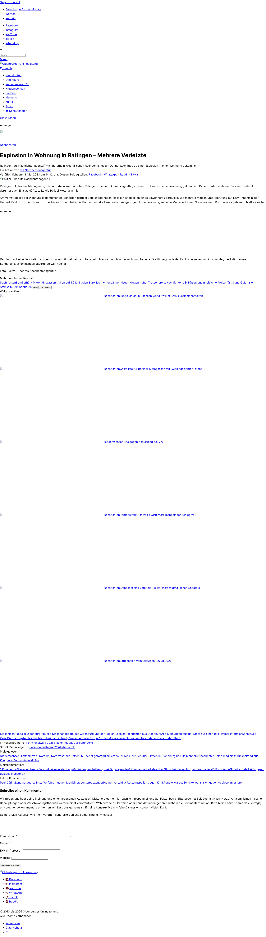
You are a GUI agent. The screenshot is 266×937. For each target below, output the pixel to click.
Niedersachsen (15, 88)
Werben (11, 14)
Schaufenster (17, 110)
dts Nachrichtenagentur (35, 170)
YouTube (11, 34)
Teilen (35, 287)
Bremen (11, 93)
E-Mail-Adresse (11, 850)
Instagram (12, 30)
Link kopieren (45, 287)
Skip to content (10, 2)
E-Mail (135, 174)
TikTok (10, 38)
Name (5, 843)
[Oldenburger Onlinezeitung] (19, 872)
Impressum (13, 923)
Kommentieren (22, 287)
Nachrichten (13, 75)
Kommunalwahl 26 (17, 84)
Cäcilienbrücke (83, 742)
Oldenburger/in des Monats (23, 9)
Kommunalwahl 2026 (40, 742)
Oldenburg (12, 79)
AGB (8, 932)
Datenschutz (14, 927)
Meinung (11, 97)
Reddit (124, 174)
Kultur (9, 102)
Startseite (6, 287)
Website (5, 857)
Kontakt (11, 18)
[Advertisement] (133, 235)
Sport (9, 106)
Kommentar (8, 836)
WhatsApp (12, 43)
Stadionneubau (63, 742)
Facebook (12, 25)
